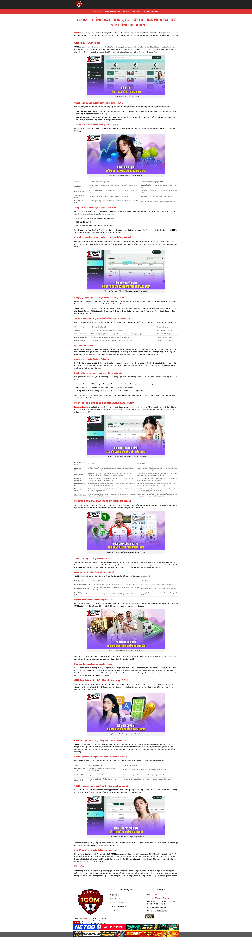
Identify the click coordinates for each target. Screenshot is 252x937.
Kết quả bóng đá (124, 11)
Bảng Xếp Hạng (110, 11)
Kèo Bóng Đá (98, 11)
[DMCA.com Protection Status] (149, 916)
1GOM (154, 894)
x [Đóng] (76, 922)
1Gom (85, 918)
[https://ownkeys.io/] (88, 4)
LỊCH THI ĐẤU (136, 11)
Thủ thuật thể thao (150, 11)
